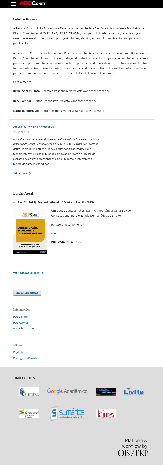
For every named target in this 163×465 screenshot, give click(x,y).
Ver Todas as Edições (26, 273)
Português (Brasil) (25, 358)
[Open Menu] (13, 4)
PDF (53, 233)
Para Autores (20, 322)
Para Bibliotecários (24, 328)
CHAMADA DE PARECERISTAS (33, 127)
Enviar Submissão (27, 292)
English (18, 352)
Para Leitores (21, 316)
